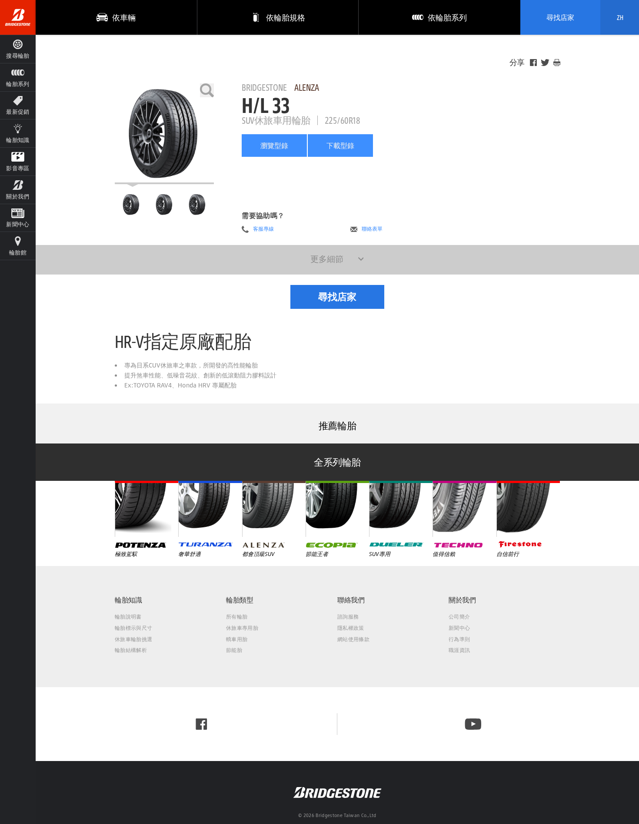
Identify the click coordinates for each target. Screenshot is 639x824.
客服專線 (263, 229)
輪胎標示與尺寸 (133, 628)
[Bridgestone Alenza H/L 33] (164, 133)
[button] (18, 77)
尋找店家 (560, 17)
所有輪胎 (236, 616)
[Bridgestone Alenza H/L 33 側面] (197, 204)
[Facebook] (533, 62)
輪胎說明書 (128, 616)
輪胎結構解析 (131, 650)
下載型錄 (340, 145)
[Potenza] (146, 508)
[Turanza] (210, 508)
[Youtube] (473, 724)
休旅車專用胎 (242, 628)
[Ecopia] (337, 508)
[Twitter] (545, 62)
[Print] (557, 62)
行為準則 (459, 639)
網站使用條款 (353, 639)
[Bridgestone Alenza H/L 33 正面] (164, 204)
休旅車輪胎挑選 (133, 639)
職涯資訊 (459, 650)
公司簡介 (459, 616)
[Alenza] (274, 508)
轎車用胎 (236, 639)
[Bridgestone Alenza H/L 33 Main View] (131, 204)
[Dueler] (401, 508)
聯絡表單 (372, 229)
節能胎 (234, 650)
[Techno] (464, 508)
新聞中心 (459, 628)
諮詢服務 (348, 616)
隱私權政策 (350, 628)
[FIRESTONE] (528, 508)
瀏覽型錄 (274, 145)
